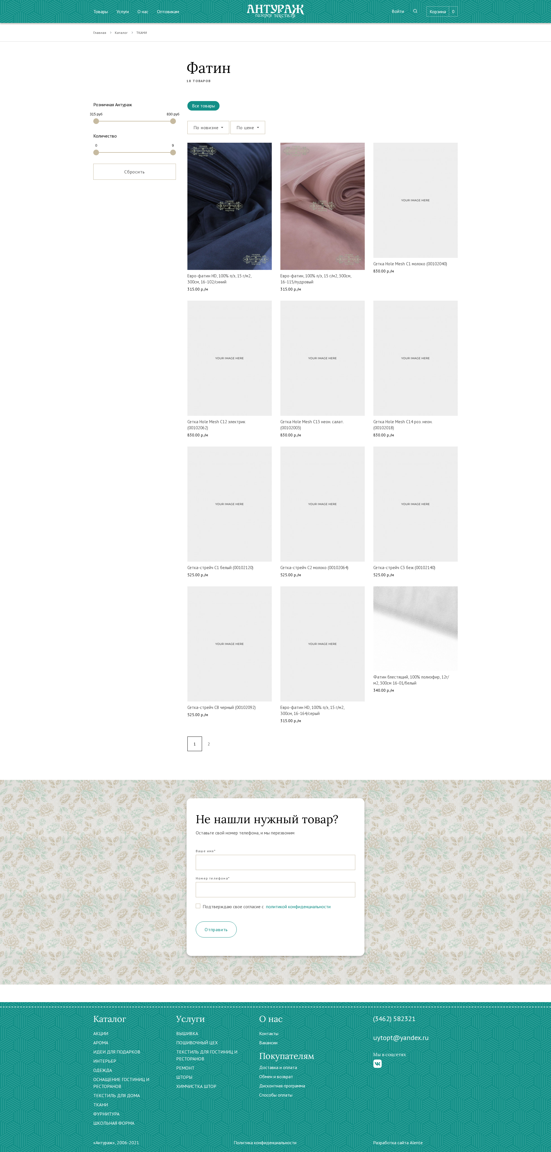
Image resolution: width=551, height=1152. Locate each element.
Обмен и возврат (276, 1076)
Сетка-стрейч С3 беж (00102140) (404, 567)
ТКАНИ (141, 32)
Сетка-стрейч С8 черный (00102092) (221, 707)
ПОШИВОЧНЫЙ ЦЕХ (197, 1042)
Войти (398, 11)
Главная (99, 32)
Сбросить (134, 172)
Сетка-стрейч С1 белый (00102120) (220, 567)
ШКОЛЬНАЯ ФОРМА (113, 1123)
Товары (100, 11)
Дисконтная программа (282, 1086)
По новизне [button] (206, 127)
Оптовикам (168, 11)
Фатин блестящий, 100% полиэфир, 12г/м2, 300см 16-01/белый (411, 680)
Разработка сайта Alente (398, 1142)
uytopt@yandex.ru (401, 1037)
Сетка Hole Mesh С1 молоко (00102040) (410, 263)
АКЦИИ (100, 1033)
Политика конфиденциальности (265, 1142)
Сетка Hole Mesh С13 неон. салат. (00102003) (312, 424)
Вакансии (268, 1042)
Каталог (121, 32)
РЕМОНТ (185, 1068)
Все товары (203, 106)
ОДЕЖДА (102, 1070)
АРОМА (100, 1042)
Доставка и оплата (278, 1067)
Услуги (123, 11)
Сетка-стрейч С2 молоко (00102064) (314, 567)
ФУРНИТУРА (106, 1114)
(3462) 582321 (394, 1018)
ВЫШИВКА (187, 1033)
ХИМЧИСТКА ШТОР (196, 1086)
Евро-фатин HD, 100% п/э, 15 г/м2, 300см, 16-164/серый (312, 710)
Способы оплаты (275, 1095)
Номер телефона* (213, 878)
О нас (142, 11)
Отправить (216, 929)
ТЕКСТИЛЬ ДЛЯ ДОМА (116, 1095)
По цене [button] (245, 127)
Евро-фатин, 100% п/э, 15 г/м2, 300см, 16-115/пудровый (315, 279)
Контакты (268, 1033)
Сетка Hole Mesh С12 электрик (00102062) (216, 424)
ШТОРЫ (184, 1077)
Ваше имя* (206, 851)
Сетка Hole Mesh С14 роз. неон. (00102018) (402, 424)
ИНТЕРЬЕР (104, 1061)
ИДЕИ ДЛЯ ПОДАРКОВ (116, 1052)
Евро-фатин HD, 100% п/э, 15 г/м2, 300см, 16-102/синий (219, 279)
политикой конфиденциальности (298, 906)
